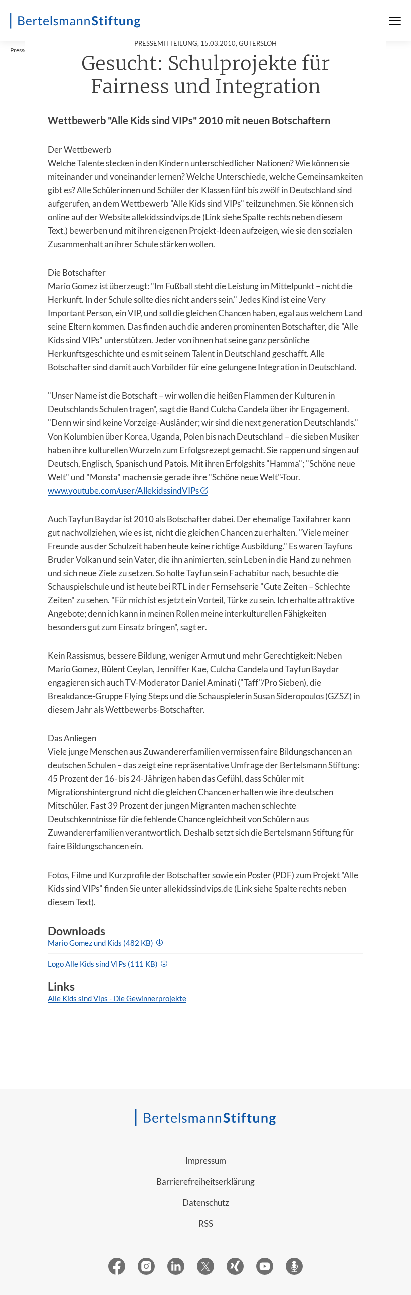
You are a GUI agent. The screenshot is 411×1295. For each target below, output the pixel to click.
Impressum (205, 1160)
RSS (205, 1223)
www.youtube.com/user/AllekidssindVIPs (123, 490)
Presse (18, 50)
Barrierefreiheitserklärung (205, 1181)
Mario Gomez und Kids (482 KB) (101, 942)
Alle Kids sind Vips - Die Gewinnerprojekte (117, 998)
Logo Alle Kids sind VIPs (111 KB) (103, 963)
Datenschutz (205, 1202)
